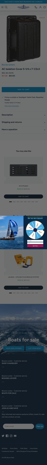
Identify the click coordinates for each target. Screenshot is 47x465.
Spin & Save (35, 245)
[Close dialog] (1, 216)
